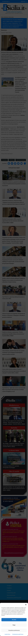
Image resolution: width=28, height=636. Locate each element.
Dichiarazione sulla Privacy (17, 634)
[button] (26, 604)
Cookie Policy (7, 634)
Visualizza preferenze (14, 630)
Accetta (14, 619)
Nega (14, 625)
